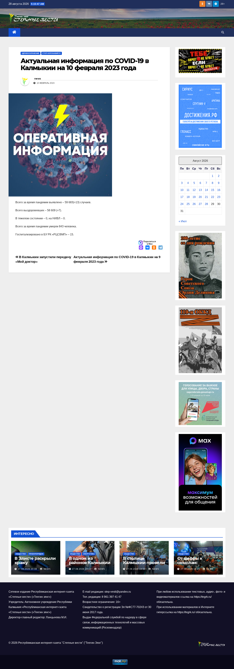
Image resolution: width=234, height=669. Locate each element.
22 (212, 197)
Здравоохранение (30, 53)
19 (194, 197)
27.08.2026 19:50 (135, 569)
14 (206, 190)
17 (181, 197)
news (37, 78)
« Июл (183, 221)
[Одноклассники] (154, 247)
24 (181, 204)
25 (188, 204)
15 (212, 190)
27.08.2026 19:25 (190, 569)
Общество (21, 554)
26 (194, 204)
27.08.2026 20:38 (27, 569)
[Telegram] (160, 247)
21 (206, 197)
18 (188, 197)
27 (200, 204)
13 (200, 190)
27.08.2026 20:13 (81, 569)
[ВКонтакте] (147, 247)
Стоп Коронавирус (51, 53)
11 (188, 190)
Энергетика (89, 554)
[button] (222, 32)
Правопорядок (36, 554)
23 (218, 197)
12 (194, 190)
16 (218, 190)
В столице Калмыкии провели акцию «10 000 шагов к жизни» (144, 565)
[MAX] (141, 247)
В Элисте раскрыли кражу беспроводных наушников (35, 565)
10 (181, 190)
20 (200, 197)
